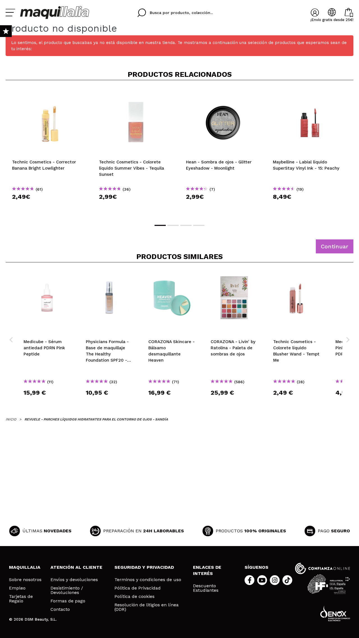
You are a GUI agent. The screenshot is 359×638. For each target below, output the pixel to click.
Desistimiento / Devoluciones (66, 590)
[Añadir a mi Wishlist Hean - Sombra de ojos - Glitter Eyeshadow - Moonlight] (223, 94)
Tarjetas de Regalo (21, 598)
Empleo (17, 588)
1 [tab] (160, 225)
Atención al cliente (76, 567)
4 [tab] (198, 225)
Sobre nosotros (25, 579)
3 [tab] (186, 225)
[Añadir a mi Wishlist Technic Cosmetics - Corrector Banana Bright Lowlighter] (49, 94)
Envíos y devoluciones (74, 579)
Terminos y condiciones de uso (147, 579)
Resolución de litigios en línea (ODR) (146, 607)
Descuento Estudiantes (205, 588)
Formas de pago (67, 601)
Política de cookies (134, 596)
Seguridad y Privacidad (144, 567)
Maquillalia (24, 567)
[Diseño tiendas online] (335, 613)
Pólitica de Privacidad (137, 588)
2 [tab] (173, 225)
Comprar (49, 207)
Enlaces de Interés (207, 570)
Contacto (60, 609)
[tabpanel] (49, 151)
